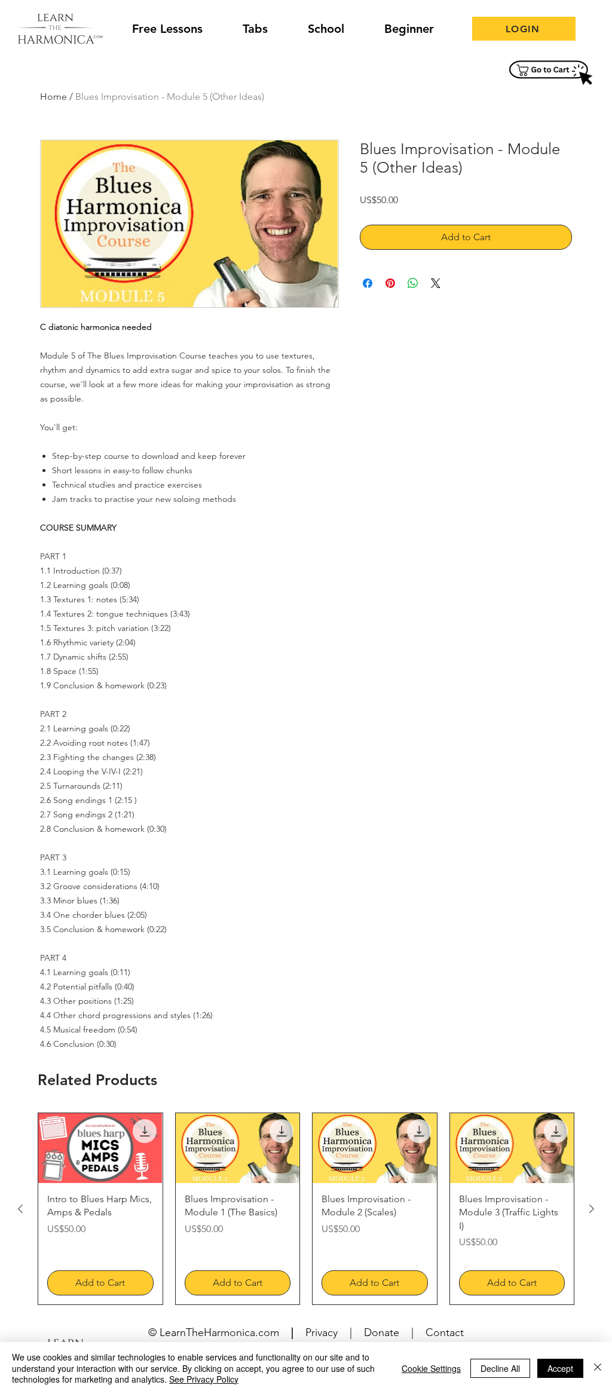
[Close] (597, 1368)
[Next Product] (592, 1209)
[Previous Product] (20, 1209)
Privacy (321, 1332)
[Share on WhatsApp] (413, 283)
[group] (306, 1208)
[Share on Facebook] (367, 283)
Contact (445, 1332)
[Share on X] (436, 283)
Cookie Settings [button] (431, 1368)
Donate (381, 1332)
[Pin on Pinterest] (390, 283)
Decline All (500, 1368)
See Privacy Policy (203, 1379)
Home (53, 96)
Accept (560, 1368)
